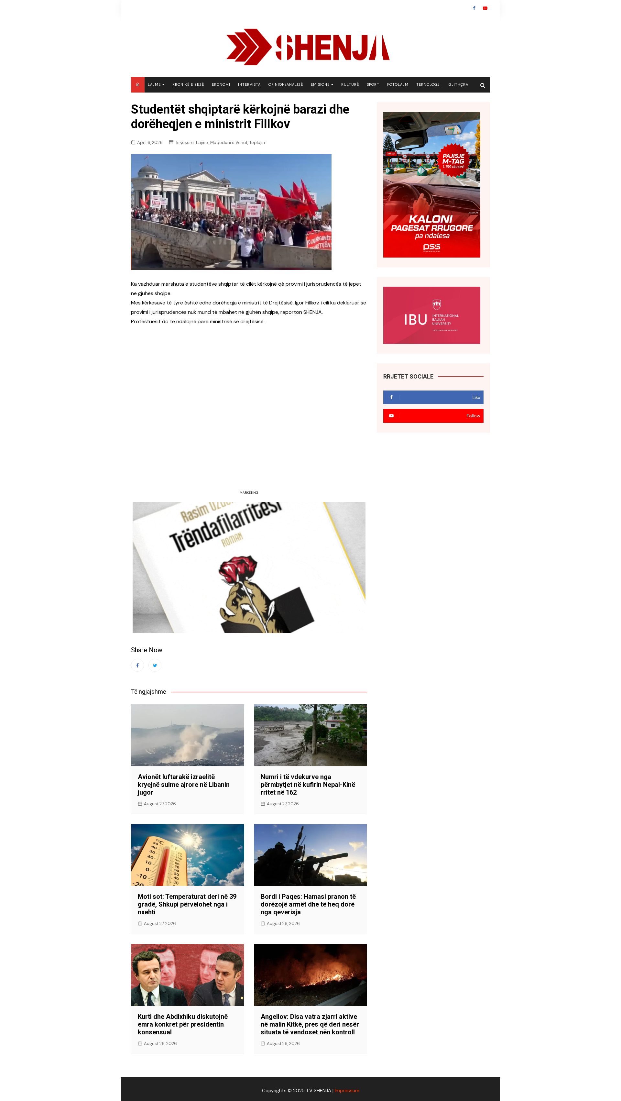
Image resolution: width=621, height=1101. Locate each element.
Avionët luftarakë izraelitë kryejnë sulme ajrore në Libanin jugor (184, 784)
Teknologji (428, 84)
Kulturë (350, 84)
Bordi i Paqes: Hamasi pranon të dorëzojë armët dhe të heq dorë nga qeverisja (308, 904)
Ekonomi (221, 84)
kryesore (185, 142)
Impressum (347, 1090)
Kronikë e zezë (188, 84)
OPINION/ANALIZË (285, 84)
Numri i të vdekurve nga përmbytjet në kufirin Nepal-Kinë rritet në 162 (308, 784)
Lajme (154, 84)
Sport (373, 84)
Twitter (154, 665)
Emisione (320, 84)
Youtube (485, 8)
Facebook (474, 8)
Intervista (249, 84)
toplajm (257, 142)
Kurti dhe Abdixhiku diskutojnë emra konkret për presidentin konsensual (183, 1024)
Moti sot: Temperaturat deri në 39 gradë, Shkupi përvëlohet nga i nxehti (187, 904)
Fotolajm (398, 84)
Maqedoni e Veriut (228, 142)
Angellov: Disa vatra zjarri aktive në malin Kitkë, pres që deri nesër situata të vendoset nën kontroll (310, 1024)
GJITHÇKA (458, 84)
